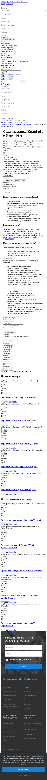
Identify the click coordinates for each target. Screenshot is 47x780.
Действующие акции (10, 695)
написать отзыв (9, 345)
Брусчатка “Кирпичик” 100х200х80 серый (21, 520)
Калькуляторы (6, 28)
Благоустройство (14, 124)
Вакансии (27, 704)
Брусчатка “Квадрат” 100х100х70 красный (21, 571)
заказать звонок (15, 74)
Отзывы (26, 700)
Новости (27, 691)
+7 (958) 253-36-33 (21, 2)
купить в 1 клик (20, 180)
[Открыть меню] (12, 76)
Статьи (26, 687)
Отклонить (23, 775)
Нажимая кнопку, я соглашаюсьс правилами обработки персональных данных (25, 660)
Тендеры (4, 32)
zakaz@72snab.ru (7, 4)
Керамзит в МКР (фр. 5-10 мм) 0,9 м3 (18, 489)
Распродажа (5, 21)
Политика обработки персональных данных (10, 705)
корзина (24, 122)
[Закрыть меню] (11, 78)
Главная (4, 124)
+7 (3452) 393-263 (7, 2)
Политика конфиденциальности (10, 700)
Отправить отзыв (9, 332)
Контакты (4, 35)
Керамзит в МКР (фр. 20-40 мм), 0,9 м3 (19, 443)
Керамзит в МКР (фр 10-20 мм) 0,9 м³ (18, 420)
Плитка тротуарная (9, 732)
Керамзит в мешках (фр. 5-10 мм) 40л (18, 397)
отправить (24, 666)
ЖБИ (4, 740)
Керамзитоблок (8, 723)
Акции (3, 18)
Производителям (29, 695)
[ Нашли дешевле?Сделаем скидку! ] (10, 158)
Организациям (6, 14)
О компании (5, 10)
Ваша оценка (8, 319)
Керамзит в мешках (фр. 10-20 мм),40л (19, 466)
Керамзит (25, 124)
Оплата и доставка (8, 25)
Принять (23, 770)
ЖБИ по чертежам (9, 736)
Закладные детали (9, 728)
